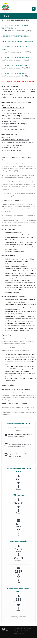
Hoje (18, 535)
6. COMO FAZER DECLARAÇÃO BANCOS (13, 73)
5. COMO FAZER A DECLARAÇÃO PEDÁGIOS (15, 65)
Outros (18, 489)
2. (2, 36)
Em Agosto (18, 526)
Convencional (18, 602)
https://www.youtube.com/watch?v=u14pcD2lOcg (19, 41)
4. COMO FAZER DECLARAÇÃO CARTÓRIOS (15, 57)
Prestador (18, 560)
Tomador (18, 551)
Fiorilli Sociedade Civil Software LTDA (24, 628)
